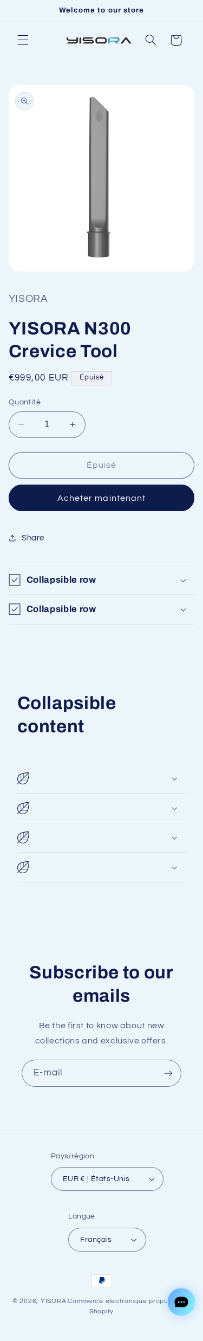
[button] (22, 40)
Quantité (25, 402)
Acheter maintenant (101, 498)
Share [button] (33, 538)
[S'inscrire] (168, 1073)
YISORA (53, 1301)
